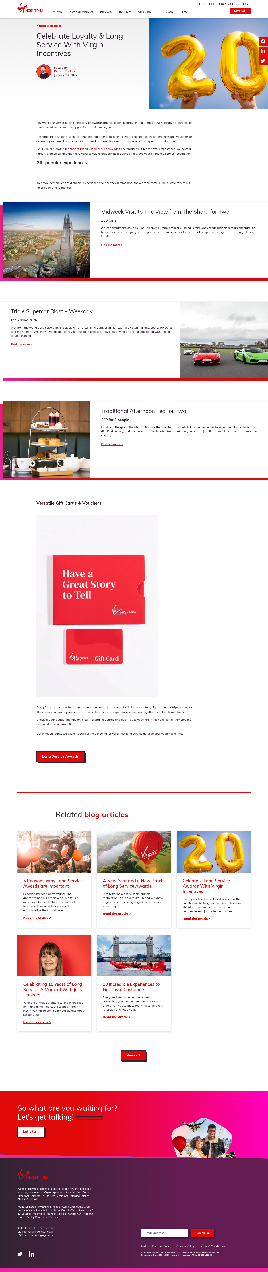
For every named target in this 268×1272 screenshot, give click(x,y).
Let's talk (31, 1132)
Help (144, 1246)
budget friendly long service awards (94, 149)
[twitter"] (20, 1255)
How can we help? (81, 11)
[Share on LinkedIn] (263, 51)
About (170, 11)
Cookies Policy (161, 1246)
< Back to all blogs (49, 26)
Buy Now (125, 11)
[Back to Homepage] (30, 11)
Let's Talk (240, 11)
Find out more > (134, 340)
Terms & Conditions (212, 1246)
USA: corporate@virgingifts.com (35, 1235)
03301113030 (25, 1228)
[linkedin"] (31, 1255)
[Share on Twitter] (263, 60)
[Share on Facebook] (263, 41)
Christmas (144, 11)
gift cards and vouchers (58, 707)
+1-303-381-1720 (46, 1228)
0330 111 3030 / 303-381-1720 (225, 4)
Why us (57, 11)
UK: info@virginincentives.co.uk (35, 1232)
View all (133, 1055)
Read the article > (54, 879)
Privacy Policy (185, 1246)
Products (106, 11)
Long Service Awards (60, 756)
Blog (184, 11)
